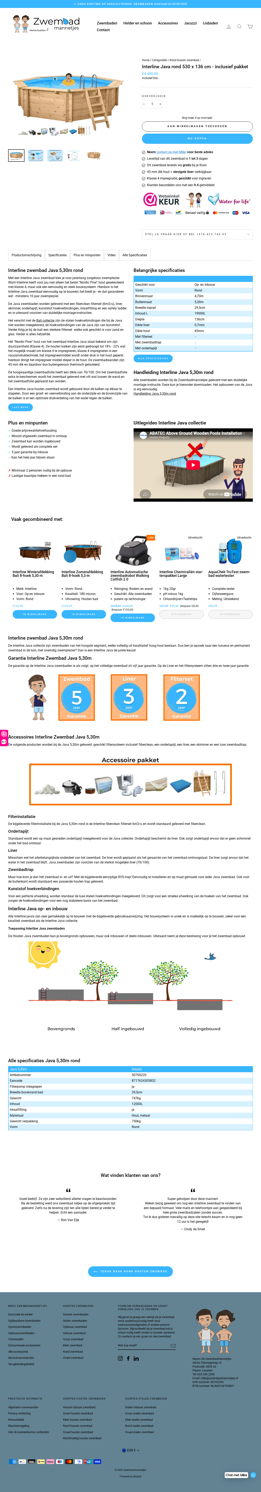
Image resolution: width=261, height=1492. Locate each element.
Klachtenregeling (18, 1425)
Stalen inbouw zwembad (140, 1407)
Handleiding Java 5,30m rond (155, 394)
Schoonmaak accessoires (24, 1345)
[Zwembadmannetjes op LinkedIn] (136, 1358)
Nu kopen (197, 138)
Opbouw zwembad (75, 1326)
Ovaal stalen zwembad (139, 1432)
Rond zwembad (73, 1351)
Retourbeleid (16, 1419)
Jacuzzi (190, 23)
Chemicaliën (15, 1339)
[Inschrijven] (173, 1345)
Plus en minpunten (87, 255)
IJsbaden (210, 23)
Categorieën (159, 60)
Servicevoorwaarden (21, 1357)
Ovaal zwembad (73, 1357)
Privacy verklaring (19, 1413)
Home (145, 60)
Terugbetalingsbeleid (21, 1364)
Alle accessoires (18, 1351)
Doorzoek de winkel (20, 1314)
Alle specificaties (153, 358)
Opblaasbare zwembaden (24, 1320)
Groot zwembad (73, 1339)
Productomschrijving (26, 255)
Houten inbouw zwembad (79, 1407)
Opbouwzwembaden (21, 1333)
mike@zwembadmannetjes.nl (219, 1378)
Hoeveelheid (154, 96)
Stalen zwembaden (75, 1320)
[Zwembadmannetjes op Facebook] (128, 1358)
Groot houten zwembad (78, 1413)
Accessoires (168, 23)
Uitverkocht (181, 614)
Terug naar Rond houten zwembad (133, 1271)
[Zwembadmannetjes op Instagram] (120, 1358)
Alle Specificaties (135, 255)
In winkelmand (35, 614)
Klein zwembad (72, 1345)
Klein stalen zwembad (139, 1419)
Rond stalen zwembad (139, 1425)
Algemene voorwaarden (23, 1407)
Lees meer (20, 407)
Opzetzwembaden (19, 1326)
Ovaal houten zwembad (78, 1432)
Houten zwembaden (75, 1314)
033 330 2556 (206, 1374)
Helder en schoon (137, 23)
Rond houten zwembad (184, 60)
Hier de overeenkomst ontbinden (28, 1432)
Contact (103, 30)
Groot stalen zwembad (139, 1413)
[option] (130, 4)
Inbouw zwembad (74, 1333)
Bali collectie (45, 320)
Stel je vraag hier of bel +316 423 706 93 (186, 234)
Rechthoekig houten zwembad (82, 1438)
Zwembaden (107, 23)
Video (111, 255)
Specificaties (57, 255)
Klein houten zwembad (77, 1419)
